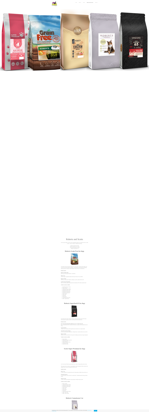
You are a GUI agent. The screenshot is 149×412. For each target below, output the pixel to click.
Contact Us (96, 2)
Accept (95, 410)
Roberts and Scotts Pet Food (90, 2)
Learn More (88, 410)
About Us (80, 2)
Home (76, 2)
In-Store (84, 2)
